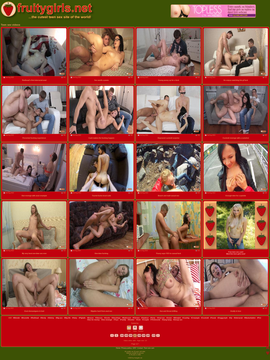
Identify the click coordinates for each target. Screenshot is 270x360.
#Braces (90, 318)
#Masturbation (250, 318)
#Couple (145, 320)
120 (148, 335)
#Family (123, 320)
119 (143, 335)
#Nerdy (43, 318)
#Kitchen (136, 318)
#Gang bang (167, 320)
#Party (152, 318)
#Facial (213, 318)
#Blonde (16, 318)
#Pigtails (82, 318)
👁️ (135, 327)
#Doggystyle (222, 318)
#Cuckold (205, 318)
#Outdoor (145, 318)
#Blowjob (177, 318)
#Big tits (67, 318)
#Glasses (99, 318)
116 (130, 335)
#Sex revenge (106, 320)
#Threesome (155, 320)
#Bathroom (126, 318)
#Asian (169, 318)
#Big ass (59, 318)
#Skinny (51, 318)
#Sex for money (93, 320)
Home (118, 348)
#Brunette (25, 318)
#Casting (185, 318)
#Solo (138, 320)
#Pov (259, 318)
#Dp (230, 318)
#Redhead (35, 318)
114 (122, 335)
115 (126, 335)
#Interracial (238, 318)
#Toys (116, 320)
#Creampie (195, 318)
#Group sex (177, 320)
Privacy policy (126, 348)
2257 (135, 348)
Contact (140, 348)
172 (153, 335)
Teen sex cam (149, 348)
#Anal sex (161, 318)
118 (139, 335)
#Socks (107, 318)
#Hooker (131, 320)
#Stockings (116, 318)
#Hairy (74, 318)
